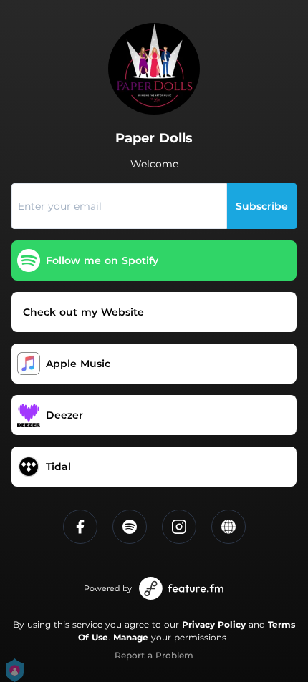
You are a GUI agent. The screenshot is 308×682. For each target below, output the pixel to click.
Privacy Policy (214, 624)
